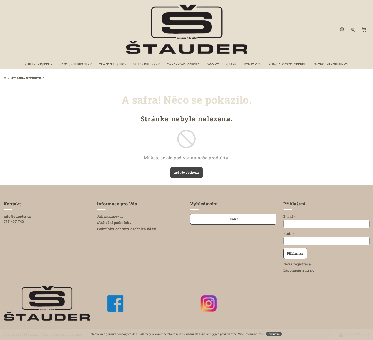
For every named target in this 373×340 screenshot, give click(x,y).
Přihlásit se (295, 253)
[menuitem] (38, 64)
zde (260, 334)
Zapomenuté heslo (299, 270)
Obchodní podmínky (114, 222)
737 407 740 (14, 221)
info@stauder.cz (17, 216)
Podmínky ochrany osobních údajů (127, 229)
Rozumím (274, 334)
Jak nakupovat (110, 216)
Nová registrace (297, 264)
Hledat (233, 219)
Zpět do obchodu (186, 172)
